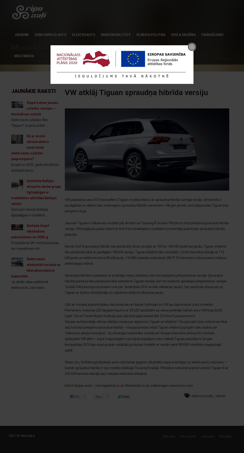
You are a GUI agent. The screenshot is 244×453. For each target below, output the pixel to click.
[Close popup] (191, 47)
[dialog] (122, 64)
